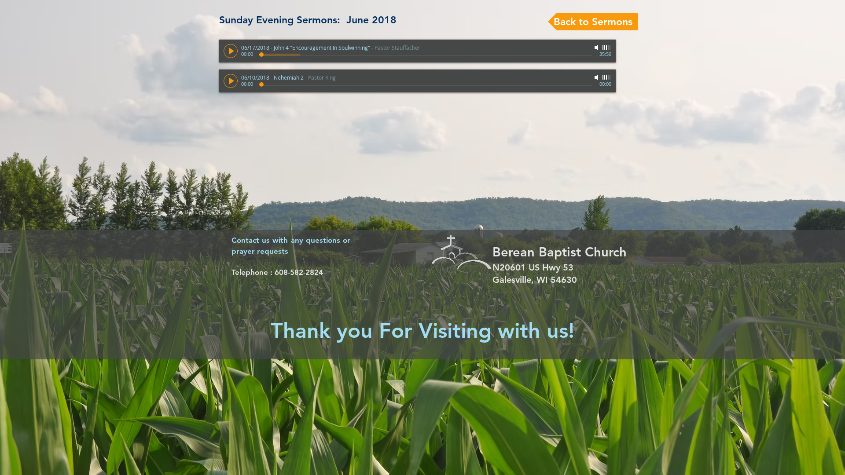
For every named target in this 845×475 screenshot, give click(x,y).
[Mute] (597, 47)
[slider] (607, 47)
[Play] (230, 51)
